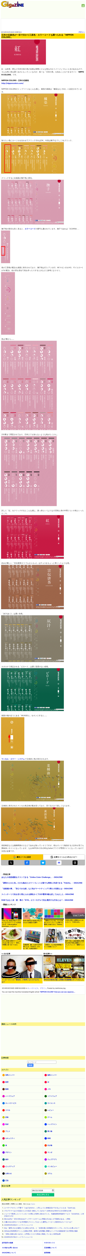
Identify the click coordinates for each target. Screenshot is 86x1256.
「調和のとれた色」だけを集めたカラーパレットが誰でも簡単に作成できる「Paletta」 (53, 922)
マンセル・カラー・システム (13, 759)
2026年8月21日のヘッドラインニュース (18, 1237)
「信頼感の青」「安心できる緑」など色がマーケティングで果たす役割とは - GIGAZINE (37, 888)
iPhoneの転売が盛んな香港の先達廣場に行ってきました (64, 980)
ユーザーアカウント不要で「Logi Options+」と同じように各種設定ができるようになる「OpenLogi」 (40, 1208)
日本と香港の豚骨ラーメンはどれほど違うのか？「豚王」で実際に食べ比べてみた (11, 943)
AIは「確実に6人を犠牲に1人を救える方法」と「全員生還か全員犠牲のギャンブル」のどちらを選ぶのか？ (42, 1228)
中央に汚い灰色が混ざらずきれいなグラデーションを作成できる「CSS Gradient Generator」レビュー (11, 923)
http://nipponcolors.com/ (12, 83)
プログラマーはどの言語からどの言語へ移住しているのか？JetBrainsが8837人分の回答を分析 (37, 1211)
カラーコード (30, 229)
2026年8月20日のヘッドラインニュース (18, 1225)
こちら (32, 1204)
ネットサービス (32, 988)
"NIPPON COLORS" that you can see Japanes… (57, 992)
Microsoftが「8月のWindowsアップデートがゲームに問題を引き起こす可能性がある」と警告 (37, 1219)
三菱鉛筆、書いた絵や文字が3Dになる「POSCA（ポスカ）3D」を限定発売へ (32, 946)
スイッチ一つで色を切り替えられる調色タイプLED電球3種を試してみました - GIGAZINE (37, 894)
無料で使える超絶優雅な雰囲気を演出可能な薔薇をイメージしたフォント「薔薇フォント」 (74, 943)
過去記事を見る (43, 1195)
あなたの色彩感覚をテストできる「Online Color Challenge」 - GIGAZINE (32, 877)
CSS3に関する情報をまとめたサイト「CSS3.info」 (74, 921)
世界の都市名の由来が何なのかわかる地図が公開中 (32, 921)
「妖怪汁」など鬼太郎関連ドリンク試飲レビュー (53, 945)
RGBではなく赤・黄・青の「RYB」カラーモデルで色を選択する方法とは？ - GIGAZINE (37, 900)
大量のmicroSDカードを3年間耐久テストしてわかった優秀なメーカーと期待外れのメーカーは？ (38, 1222)
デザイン (81, 32)
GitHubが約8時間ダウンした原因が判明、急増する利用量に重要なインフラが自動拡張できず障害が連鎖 (41, 1231)
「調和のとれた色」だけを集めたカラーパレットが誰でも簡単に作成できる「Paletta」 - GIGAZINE (41, 883)
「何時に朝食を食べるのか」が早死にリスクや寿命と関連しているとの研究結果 (32, 1234)
